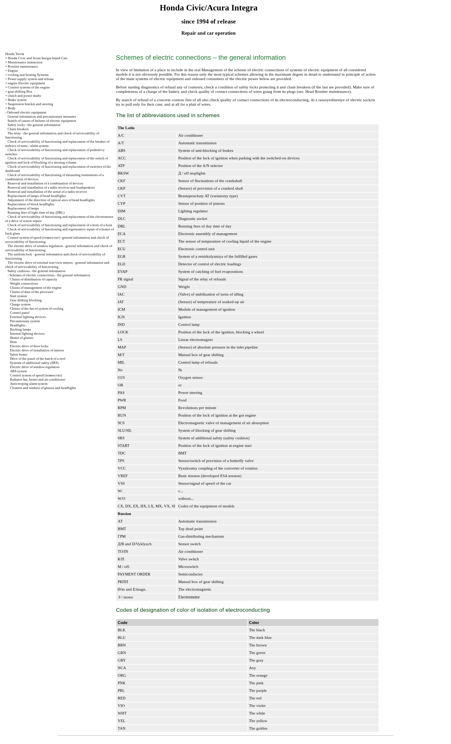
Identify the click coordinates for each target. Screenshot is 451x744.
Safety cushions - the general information (37, 271)
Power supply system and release (31, 79)
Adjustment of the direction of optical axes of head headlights (51, 200)
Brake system (17, 100)
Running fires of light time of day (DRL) (36, 212)
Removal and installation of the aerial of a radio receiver (47, 192)
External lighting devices (28, 317)
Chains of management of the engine (36, 288)
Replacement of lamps (23, 208)
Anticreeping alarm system (29, 384)
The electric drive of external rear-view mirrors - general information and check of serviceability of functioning (57, 265)
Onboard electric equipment (26, 112)
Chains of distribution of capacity (33, 279)
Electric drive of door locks (29, 346)
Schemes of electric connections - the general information (49, 275)
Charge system (20, 304)
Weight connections (24, 283)
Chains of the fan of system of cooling (36, 308)
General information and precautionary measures (42, 116)
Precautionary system (25, 321)
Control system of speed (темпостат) (36, 375)
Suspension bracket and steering (30, 104)
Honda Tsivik (14, 54)
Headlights (17, 325)
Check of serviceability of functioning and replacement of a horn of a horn (60, 225)
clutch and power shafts (24, 96)
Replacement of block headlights (31, 204)
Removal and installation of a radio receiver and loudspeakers (51, 187)
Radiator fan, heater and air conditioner (37, 379)
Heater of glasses (21, 338)
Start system (18, 296)
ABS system (18, 371)
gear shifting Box (20, 91)
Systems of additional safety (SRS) (34, 363)
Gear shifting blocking (26, 300)
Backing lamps (20, 329)
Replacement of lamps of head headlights (37, 196)
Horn (13, 342)
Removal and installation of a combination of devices (45, 183)
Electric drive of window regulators (35, 367)
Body (12, 108)
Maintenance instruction (25, 62)
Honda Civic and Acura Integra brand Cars (37, 58)
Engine (13, 71)
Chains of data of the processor (31, 292)
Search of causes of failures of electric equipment (42, 121)
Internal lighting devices (27, 333)
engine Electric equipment (26, 83)
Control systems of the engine (29, 87)
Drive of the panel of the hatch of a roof (37, 359)
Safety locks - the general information (34, 125)
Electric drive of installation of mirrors (37, 350)
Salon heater (18, 354)
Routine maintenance (23, 66)
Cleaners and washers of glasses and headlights (43, 388)
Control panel (19, 313)
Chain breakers (18, 129)
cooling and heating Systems (28, 75)
